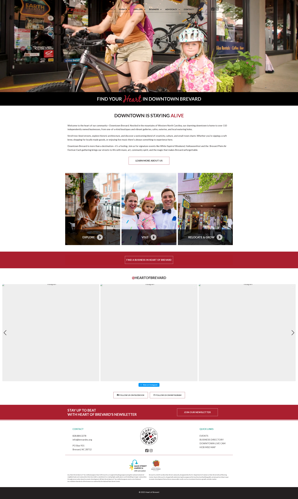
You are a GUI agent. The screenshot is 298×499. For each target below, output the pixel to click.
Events (123, 9)
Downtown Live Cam (212, 443)
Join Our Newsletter (197, 412)
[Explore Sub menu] (145, 9)
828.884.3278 (79, 435)
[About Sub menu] (115, 9)
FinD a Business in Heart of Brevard (149, 259)
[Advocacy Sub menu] (179, 9)
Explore (138, 9)
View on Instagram (150, 385)
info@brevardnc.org (82, 439)
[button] (5, 332)
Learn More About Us (149, 160)
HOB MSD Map (208, 447)
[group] (50, 332)
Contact (189, 9)
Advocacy (171, 9)
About (109, 9)
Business (154, 9)
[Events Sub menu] (129, 9)
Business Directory (212, 439)
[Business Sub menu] (161, 9)
